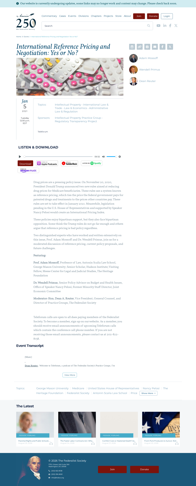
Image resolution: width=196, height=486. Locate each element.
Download (25, 164)
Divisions (83, 16)
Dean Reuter (147, 81)
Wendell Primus (149, 69)
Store (118, 16)
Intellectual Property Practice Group (78, 117)
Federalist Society (78, 393)
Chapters (96, 16)
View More (69, 375)
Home (18, 37)
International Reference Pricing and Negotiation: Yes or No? (54, 37)
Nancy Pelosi (151, 388)
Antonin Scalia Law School (110, 393)
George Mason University (52, 388)
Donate (153, 16)
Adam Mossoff (148, 58)
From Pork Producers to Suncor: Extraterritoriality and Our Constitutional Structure (161, 441)
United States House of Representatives (113, 388)
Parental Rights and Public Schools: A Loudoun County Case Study (35, 441)
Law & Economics (76, 108)
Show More (147, 393)
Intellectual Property (68, 104)
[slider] (58, 156)
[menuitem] (49, 16)
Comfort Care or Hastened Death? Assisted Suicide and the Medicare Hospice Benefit (119, 441)
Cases (62, 16)
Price (134, 393)
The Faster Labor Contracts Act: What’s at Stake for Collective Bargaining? (77, 441)
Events (72, 16)
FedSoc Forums (27, 435)
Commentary (49, 16)
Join (139, 16)
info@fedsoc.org (57, 478)
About (127, 16)
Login (167, 16)
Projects (108, 16)
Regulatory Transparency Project (76, 121)
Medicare (78, 388)
